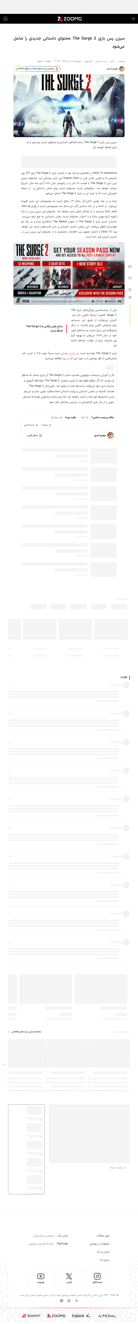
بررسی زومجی (68, 353)
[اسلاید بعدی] (4, 1064)
